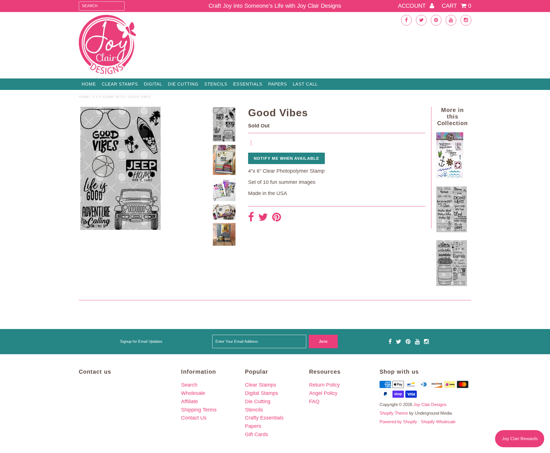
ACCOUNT (412, 6)
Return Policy (324, 385)
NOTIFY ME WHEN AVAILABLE (286, 158)
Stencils (215, 84)
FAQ (314, 401)
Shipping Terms (199, 410)
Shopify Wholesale (438, 421)
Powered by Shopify (398, 421)
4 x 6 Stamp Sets (109, 97)
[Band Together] (451, 230)
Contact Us (194, 418)
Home (89, 84)
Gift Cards (256, 434)
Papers (277, 84)
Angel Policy (323, 393)
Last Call (305, 84)
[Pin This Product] (276, 217)
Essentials (247, 84)
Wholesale (193, 393)
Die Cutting (183, 84)
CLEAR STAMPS (120, 84)
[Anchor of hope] (449, 176)
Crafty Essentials (264, 418)
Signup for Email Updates (141, 341)
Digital (153, 84)
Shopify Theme (394, 413)
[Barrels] (451, 284)
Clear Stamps (260, 385)
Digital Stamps (261, 393)
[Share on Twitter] (263, 217)
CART (456, 6)
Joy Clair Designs (430, 404)
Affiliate (189, 401)
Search (189, 385)
